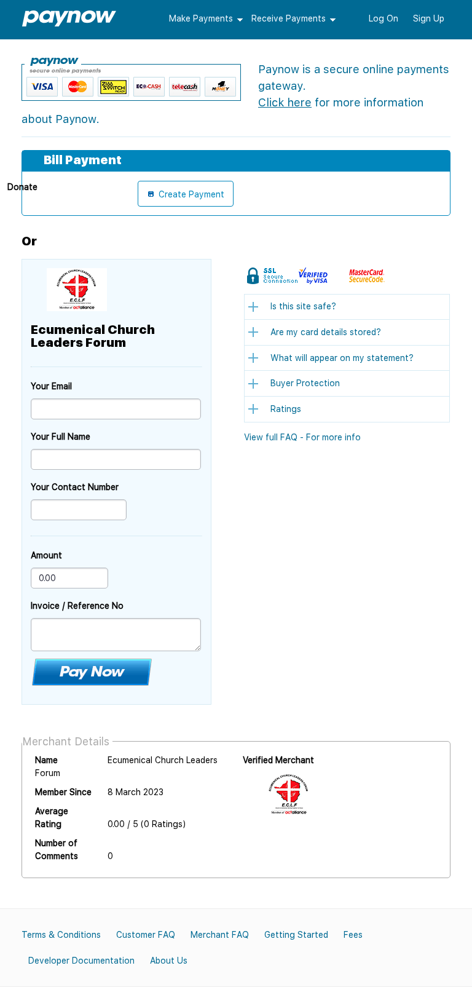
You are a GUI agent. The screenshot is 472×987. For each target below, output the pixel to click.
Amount (46, 555)
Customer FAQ (145, 935)
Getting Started (296, 935)
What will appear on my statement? (342, 358)
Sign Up (428, 18)
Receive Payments (288, 18)
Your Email (51, 386)
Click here (285, 102)
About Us (168, 960)
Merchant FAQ (220, 935)
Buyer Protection (305, 383)
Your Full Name (60, 437)
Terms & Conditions (61, 935)
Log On (383, 18)
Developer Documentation (81, 960)
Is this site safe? (303, 306)
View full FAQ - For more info (302, 437)
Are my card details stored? (325, 332)
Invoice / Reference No (77, 606)
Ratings (285, 409)
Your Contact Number (75, 487)
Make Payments (201, 18)
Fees (353, 935)
